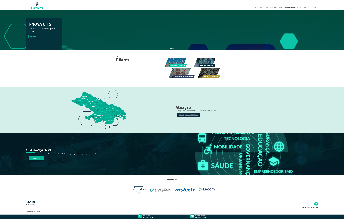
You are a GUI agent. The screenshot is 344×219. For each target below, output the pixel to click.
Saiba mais (33, 36)
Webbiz (38, 211)
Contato (314, 7)
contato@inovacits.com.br (310, 207)
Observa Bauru (289, 7)
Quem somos (264, 7)
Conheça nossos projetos (188, 115)
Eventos (299, 7)
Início (257, 7)
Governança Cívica (276, 7)
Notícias (306, 7)
